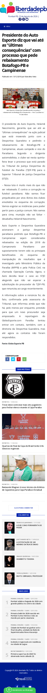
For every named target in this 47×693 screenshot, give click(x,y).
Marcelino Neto (30, 76)
